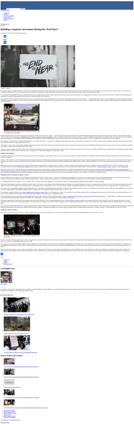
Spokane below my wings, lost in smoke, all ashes (16, 333)
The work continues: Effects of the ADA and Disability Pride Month (20, 352)
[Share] (68, 36)
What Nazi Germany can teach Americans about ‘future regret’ (19, 314)
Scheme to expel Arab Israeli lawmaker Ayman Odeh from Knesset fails (21, 377)
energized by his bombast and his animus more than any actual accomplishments (33, 137)
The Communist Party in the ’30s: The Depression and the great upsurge (21, 397)
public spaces (124, 166)
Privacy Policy (7, 414)
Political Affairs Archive (10, 411)
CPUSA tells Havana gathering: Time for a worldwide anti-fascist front (21, 366)
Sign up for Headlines (9, 15)
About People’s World (9, 410)
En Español (6, 13)
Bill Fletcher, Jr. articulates (67, 177)
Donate (5, 20)
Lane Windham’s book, (35, 192)
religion (5, 262)
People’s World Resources (10, 413)
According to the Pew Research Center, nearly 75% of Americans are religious (86, 196)
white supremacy (8, 264)
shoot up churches (102, 166)
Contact (6, 14)
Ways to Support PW (9, 18)
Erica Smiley (23, 33)
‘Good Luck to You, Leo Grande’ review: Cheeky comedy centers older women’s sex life (25, 407)
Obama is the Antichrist (23, 166)
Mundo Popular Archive (10, 416)
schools (109, 166)
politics (5, 261)
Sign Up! (3, 25)
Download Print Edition (9, 417)
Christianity (6, 259)
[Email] (68, 40)
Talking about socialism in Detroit (12, 387)
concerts (114, 166)
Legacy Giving (7, 17)
